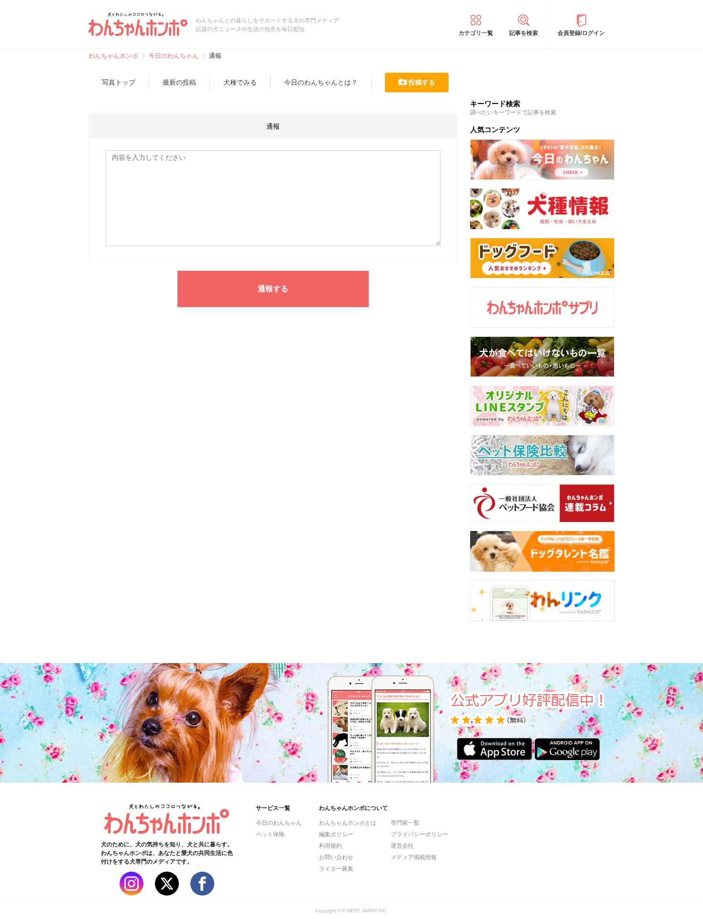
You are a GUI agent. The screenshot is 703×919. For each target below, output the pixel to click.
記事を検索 (523, 33)
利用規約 (330, 845)
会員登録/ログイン (581, 33)
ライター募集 (336, 868)
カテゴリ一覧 (476, 33)
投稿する (421, 82)
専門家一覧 (405, 822)
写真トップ (118, 82)
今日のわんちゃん (279, 822)
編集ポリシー (336, 834)
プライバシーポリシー (419, 834)
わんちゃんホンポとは (347, 822)
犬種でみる (240, 82)
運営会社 (402, 845)
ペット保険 (270, 834)
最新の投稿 (179, 82)
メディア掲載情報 (414, 857)
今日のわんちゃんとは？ (321, 82)
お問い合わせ (336, 857)
